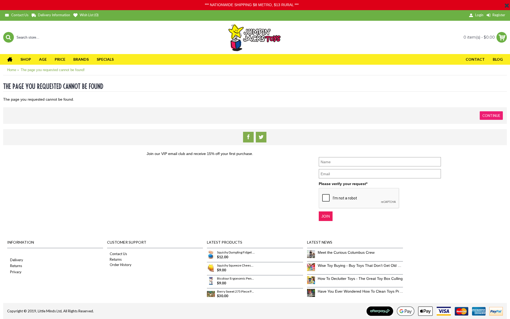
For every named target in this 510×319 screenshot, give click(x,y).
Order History (120, 265)
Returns (16, 266)
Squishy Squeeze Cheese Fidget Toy (236, 265)
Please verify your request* (343, 184)
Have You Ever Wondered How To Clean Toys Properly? (360, 291)
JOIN (325, 216)
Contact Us (118, 254)
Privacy (16, 272)
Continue (491, 115)
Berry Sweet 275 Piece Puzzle (236, 291)
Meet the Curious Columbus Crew (346, 252)
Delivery (16, 260)
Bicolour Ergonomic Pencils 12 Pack (236, 278)
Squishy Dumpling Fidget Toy (236, 252)
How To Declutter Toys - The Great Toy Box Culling (360, 278)
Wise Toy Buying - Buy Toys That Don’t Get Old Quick (360, 265)
